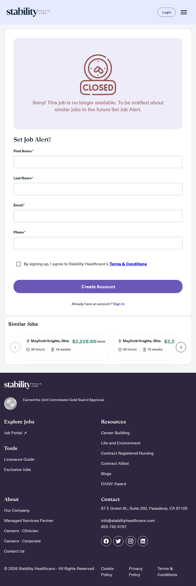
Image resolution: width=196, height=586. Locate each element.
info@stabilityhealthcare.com (128, 520)
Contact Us (14, 551)
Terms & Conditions (128, 264)
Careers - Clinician (21, 530)
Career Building (115, 432)
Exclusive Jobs (17, 469)
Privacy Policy (136, 571)
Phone (20, 232)
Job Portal (13, 432)
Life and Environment (120, 443)
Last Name (23, 178)
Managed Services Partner (29, 520)
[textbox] (98, 162)
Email (19, 205)
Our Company (17, 510)
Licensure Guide (19, 459)
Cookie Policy (107, 571)
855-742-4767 (114, 526)
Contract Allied (115, 463)
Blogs (106, 473)
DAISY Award (113, 484)
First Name (23, 151)
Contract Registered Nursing (127, 453)
